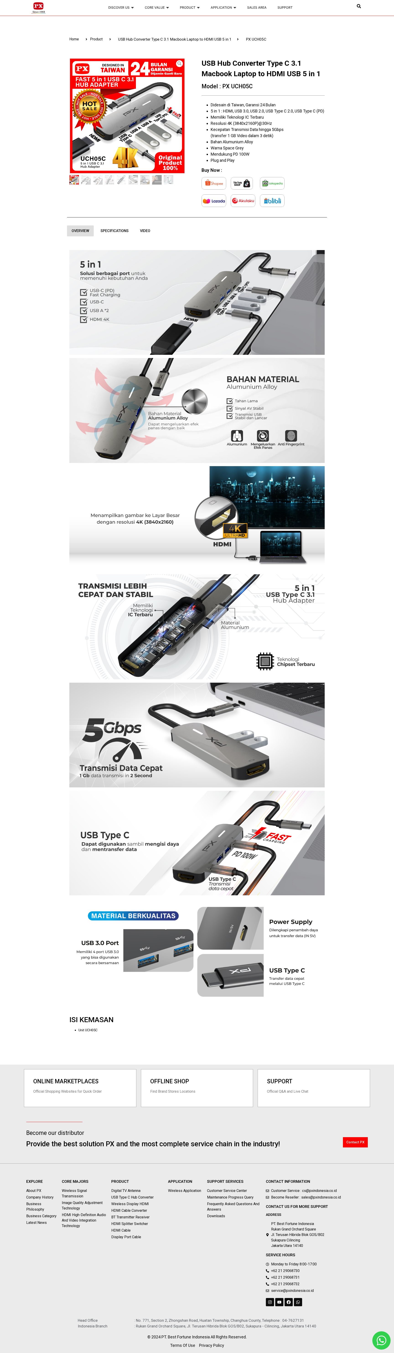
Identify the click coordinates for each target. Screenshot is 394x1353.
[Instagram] (270, 1302)
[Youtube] (279, 1302)
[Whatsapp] (298, 1302)
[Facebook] (289, 1302)
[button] (359, 6)
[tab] (80, 230)
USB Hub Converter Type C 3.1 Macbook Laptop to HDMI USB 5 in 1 (175, 39)
